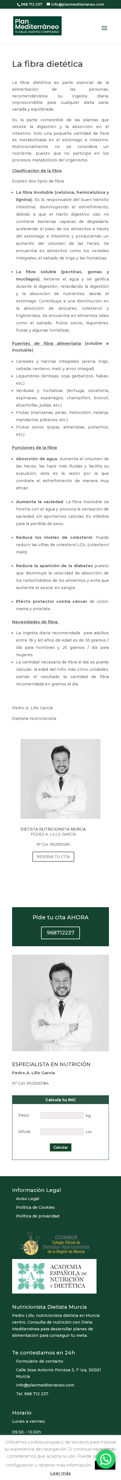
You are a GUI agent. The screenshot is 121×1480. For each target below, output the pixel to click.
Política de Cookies (35, 1207)
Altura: (24, 1131)
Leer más (60, 1473)
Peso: (24, 1115)
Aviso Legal (27, 1198)
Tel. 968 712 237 (32, 1393)
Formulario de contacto (39, 1361)
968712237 (60, 933)
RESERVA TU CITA (53, 856)
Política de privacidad (37, 1216)
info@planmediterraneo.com (45, 1385)
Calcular (60, 1147)
